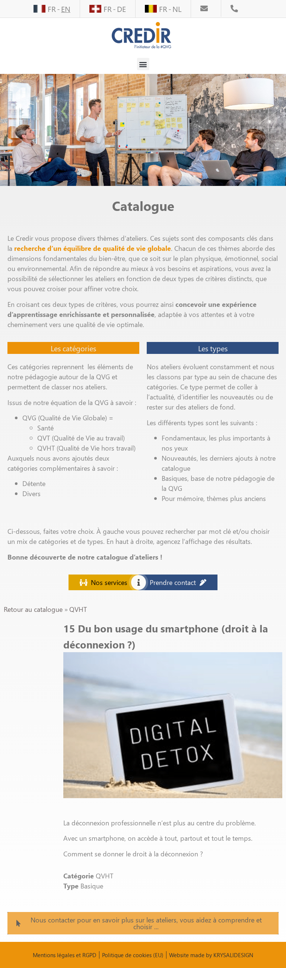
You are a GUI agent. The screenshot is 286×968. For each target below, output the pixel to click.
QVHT (78, 609)
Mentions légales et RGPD (64, 955)
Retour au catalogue (34, 609)
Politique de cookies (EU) (132, 955)
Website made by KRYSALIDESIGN (211, 955)
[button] (143, 64)
